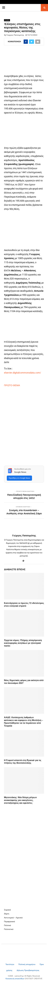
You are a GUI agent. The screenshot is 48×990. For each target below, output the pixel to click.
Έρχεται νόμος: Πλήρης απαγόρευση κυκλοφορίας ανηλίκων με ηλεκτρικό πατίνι (23, 643)
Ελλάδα (7, 20)
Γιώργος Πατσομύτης (15, 35)
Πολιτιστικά (8, 929)
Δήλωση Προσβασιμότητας (28, 970)
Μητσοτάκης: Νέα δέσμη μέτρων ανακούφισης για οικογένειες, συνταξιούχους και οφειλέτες (20, 800)
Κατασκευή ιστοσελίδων (15, 979)
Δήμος (6, 914)
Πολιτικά (7, 925)
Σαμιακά (7, 910)
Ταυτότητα (10, 964)
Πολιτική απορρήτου (26, 964)
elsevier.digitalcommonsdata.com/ (22, 372)
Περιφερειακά (9, 921)
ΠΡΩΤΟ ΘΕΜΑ (12, 385)
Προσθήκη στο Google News (19, 478)
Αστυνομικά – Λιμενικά (13, 918)
